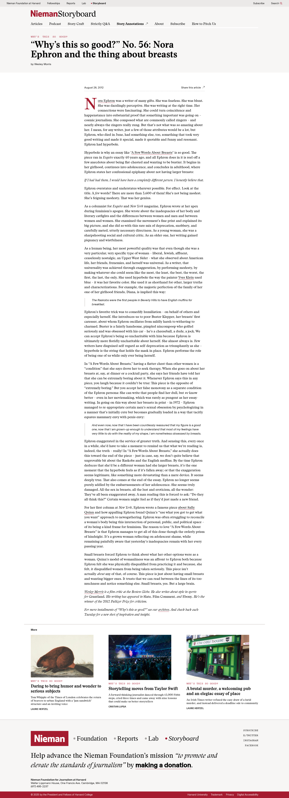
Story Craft (76, 24)
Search (275, 3)
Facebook (251, 745)
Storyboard (99, 3)
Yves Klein (186, 277)
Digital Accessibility (247, 794)
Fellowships (53, 3)
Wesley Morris (42, 64)
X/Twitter (250, 735)
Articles (36, 24)
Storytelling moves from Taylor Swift (143, 689)
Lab (84, 3)
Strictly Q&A (100, 24)
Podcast (55, 24)
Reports (71, 3)
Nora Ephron (106, 101)
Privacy (230, 794)
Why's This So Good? (49, 36)
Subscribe (258, 3)
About (159, 24)
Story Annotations (130, 24)
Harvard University (197, 794)
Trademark (217, 794)
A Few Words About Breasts (151, 152)
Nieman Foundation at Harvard (23, 3)
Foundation (92, 738)
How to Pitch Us (204, 24)
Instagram (250, 740)
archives (163, 610)
